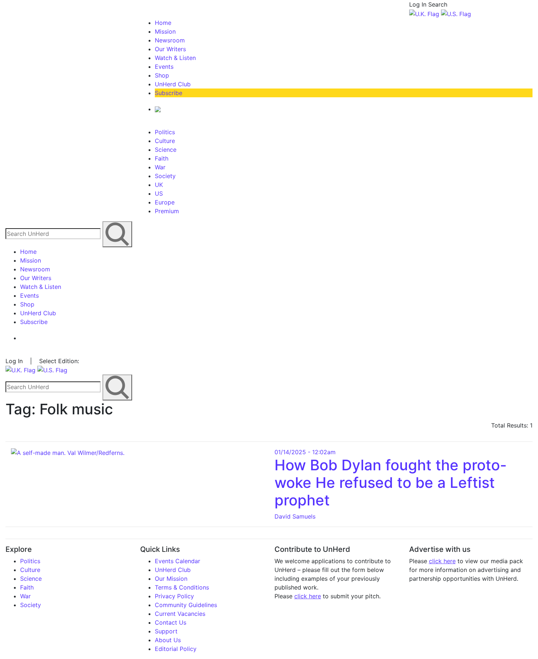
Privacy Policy (174, 596)
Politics (165, 132)
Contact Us (170, 622)
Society (165, 176)
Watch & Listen (175, 57)
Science (165, 149)
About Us (168, 640)
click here (307, 596)
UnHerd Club (173, 84)
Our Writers (170, 49)
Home (163, 22)
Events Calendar (177, 561)
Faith (161, 158)
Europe (165, 202)
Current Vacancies (180, 613)
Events (164, 66)
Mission (165, 31)
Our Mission (171, 578)
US (159, 193)
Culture (165, 140)
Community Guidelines (186, 605)
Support (166, 631)
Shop (162, 75)
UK (159, 184)
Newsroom (170, 40)
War (160, 167)
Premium (167, 211)
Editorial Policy (176, 648)
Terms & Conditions (182, 587)
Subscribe (168, 93)
